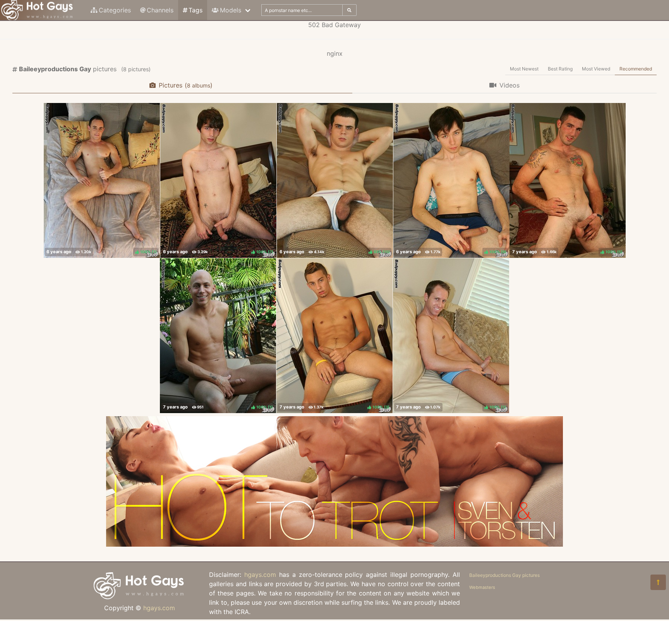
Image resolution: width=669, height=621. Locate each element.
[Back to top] (658, 582)
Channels (160, 10)
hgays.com (159, 608)
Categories (115, 10)
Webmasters (482, 587)
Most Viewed (596, 69)
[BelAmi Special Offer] (334, 544)
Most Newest (524, 69)
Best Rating (560, 69)
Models (230, 10)
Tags (195, 10)
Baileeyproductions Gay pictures (504, 575)
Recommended (635, 69)
